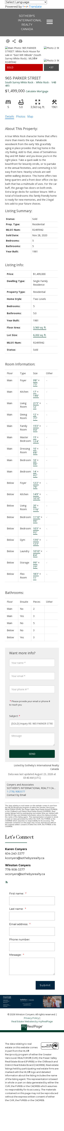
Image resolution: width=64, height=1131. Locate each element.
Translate (35, 6)
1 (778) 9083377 (16, 791)
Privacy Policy (31, 1018)
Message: (15, 954)
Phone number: (19, 939)
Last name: (16, 908)
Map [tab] (30, 116)
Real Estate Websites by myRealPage (32, 1021)
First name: (16, 893)
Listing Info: (14, 265)
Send (32, 753)
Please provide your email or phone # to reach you (29, 703)
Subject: (13, 716)
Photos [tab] (20, 116)
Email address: (19, 924)
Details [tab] (9, 116)
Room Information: (20, 364)
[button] (6, 882)
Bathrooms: (14, 592)
